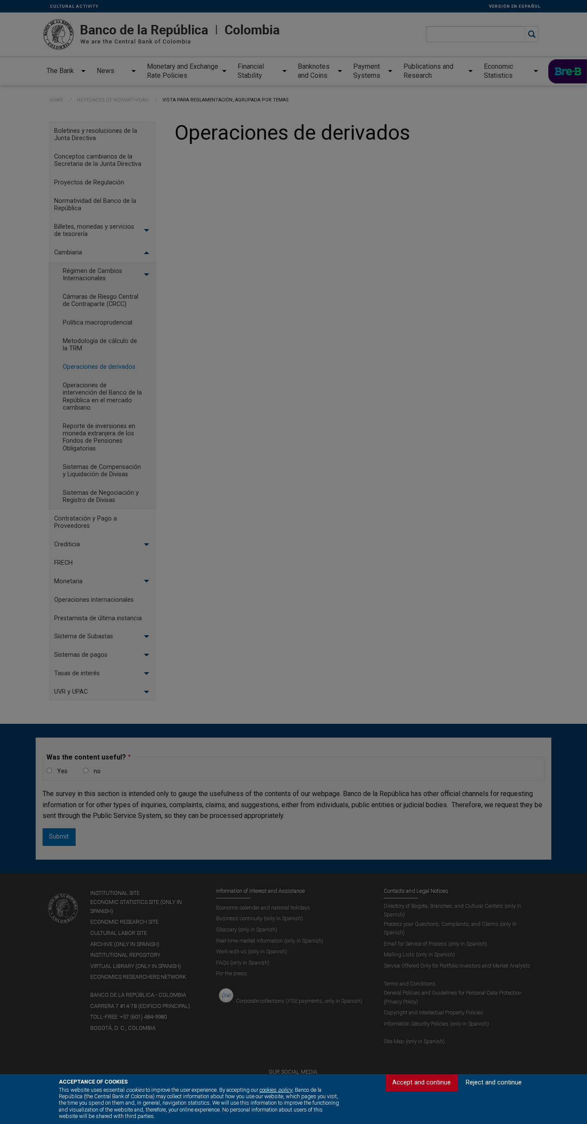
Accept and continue (421, 1082)
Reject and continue (494, 1082)
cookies (276, 1090)
